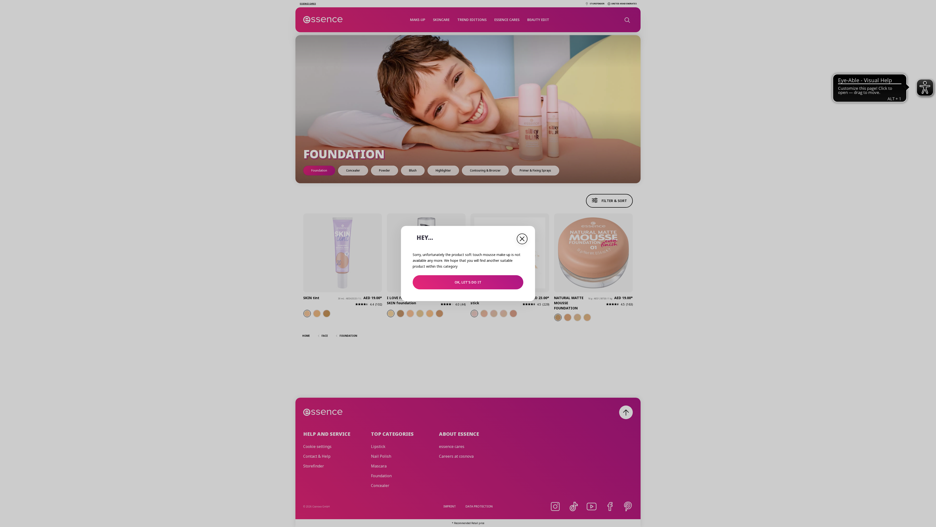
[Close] (522, 239)
